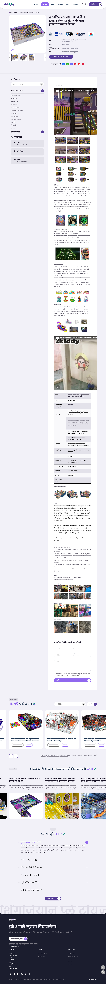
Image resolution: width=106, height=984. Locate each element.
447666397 (12, 959)
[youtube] (22, 974)
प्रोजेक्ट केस (60, 4)
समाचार (67, 4)
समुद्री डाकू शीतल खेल (16, 119)
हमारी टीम (70, 961)
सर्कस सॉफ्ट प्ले (14, 104)
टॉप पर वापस (92, 979)
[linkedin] (18, 974)
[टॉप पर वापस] (103, 967)
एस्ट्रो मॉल (44, 4)
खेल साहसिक (14, 125)
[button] (11, 756)
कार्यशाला (70, 964)
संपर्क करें (75, 4)
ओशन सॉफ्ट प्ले (14, 116)
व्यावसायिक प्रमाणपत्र (73, 956)
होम (11, 12)
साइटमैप (41, 979)
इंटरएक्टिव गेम (14, 122)
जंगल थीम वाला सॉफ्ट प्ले (17, 110)
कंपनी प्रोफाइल (71, 953)
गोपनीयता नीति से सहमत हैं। (50, 979)
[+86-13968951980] (103, 972)
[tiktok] (14, 974)
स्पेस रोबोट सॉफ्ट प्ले (34, 12)
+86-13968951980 (22, 144)
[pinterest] (29, 974)
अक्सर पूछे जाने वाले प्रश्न (73, 959)
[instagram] (25, 974)
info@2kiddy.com (22, 161)
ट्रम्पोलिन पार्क (41, 956)
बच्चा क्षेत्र (13, 128)
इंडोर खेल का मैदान (24, 12)
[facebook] (63, 64)
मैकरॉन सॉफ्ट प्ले (15, 113)
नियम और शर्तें (60, 979)
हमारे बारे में (35, 4)
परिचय (52, 4)
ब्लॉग (37, 979)
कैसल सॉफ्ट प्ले (14, 101)
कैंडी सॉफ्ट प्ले (14, 98)
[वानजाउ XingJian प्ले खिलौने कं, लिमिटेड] (9, 4)
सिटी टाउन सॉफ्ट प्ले (15, 107)
